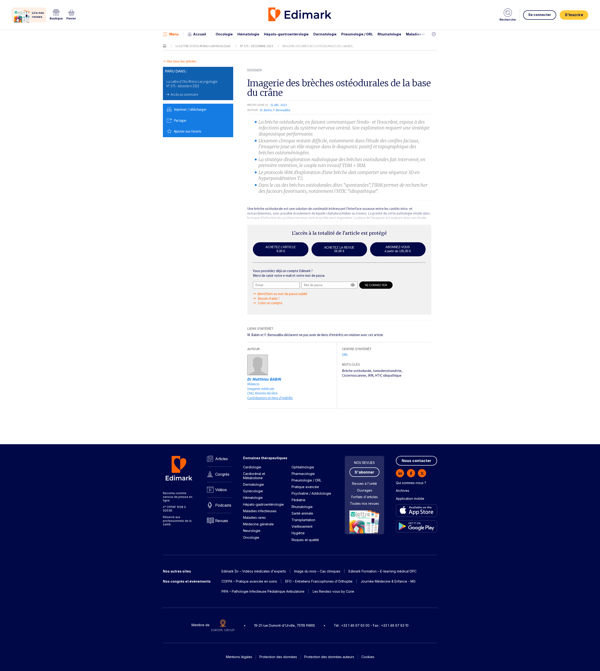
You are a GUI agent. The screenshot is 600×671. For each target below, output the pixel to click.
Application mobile (410, 498)
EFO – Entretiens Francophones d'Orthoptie (318, 581)
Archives (402, 491)
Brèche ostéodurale (356, 370)
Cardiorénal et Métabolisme (254, 476)
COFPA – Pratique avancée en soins (249, 581)
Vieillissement (302, 526)
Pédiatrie (298, 500)
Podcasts (223, 505)
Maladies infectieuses (425, 34)
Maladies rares (254, 517)
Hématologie (248, 34)
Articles (221, 458)
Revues (221, 520)
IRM (370, 375)
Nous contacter (416, 460)
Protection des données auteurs (329, 657)
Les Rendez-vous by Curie (333, 591)
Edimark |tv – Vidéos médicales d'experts (253, 571)
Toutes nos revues (364, 503)
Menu (174, 34)
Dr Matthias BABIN (264, 379)
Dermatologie (325, 34)
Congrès (222, 474)
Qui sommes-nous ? (411, 483)
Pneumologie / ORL (357, 34)
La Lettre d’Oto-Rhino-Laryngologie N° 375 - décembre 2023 (191, 83)
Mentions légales (239, 657)
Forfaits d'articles (364, 497)
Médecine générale (258, 524)
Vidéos (221, 489)
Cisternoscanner (354, 375)
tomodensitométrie (387, 370)
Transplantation (303, 520)
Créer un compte (269, 303)
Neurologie (251, 531)
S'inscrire (574, 14)
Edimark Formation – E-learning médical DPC (382, 571)
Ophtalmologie (303, 467)
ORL (345, 354)
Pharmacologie (303, 474)
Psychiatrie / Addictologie (311, 493)
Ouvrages (364, 490)
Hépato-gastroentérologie (286, 34)
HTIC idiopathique (388, 375)
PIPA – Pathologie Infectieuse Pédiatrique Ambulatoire (262, 591)
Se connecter (539, 15)
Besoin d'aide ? (268, 298)
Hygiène (298, 533)
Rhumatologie (389, 34)
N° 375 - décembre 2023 (256, 46)
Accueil (199, 34)
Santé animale (302, 513)
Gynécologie (253, 491)
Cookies (367, 657)
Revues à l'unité (364, 483)
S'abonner (364, 472)
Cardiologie (252, 467)
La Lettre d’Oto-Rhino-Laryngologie (203, 46)
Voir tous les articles (181, 61)
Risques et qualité (305, 540)
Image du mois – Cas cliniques (317, 571)
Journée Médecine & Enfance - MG (388, 581)
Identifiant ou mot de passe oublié (282, 294)
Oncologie (224, 34)
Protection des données (278, 657)
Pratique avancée (305, 487)
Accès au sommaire (184, 94)
